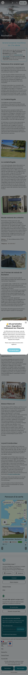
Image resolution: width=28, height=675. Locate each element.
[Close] (26, 322)
